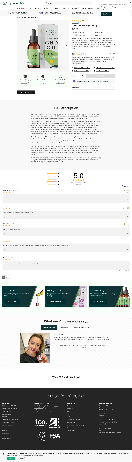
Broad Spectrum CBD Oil (9, 409)
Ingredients (75, 88)
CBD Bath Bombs (7, 425)
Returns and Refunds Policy (75, 425)
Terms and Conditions (74, 419)
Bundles (74, 8)
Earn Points (106, 14)
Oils (29, 8)
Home (18, 17)
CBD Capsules (6, 414)
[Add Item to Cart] (82, 76)
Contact (69, 406)
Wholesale (70, 409)
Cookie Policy (71, 430)
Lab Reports (70, 417)
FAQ (68, 414)
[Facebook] (50, 396)
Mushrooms (5, 428)
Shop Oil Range (99, 302)
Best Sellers (21, 8)
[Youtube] (75, 396)
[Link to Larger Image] (43, 46)
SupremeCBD (13, 3)
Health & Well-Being (81, 327)
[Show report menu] (127, 200)
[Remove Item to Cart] (74, 76)
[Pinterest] (63, 396)
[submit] (46, 3)
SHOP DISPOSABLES (56, 302)
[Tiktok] (81, 396)
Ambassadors (6, 439)
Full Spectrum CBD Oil (9, 406)
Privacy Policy (71, 428)
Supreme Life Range (86, 8)
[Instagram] (69, 396)
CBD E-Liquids (6, 417)
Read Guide (12, 302)
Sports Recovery (49, 327)
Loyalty (4, 436)
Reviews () (75, 23)
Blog (68, 411)
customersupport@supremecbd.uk (110, 432)
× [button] (128, 4)
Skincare (64, 8)
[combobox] (68, 3)
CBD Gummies (6, 411)
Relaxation (64, 327)
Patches (55, 8)
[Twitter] (57, 396)
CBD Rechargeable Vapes (10, 419)
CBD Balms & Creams (9, 422)
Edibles (37, 8)
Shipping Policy (71, 422)
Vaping (45, 8)
